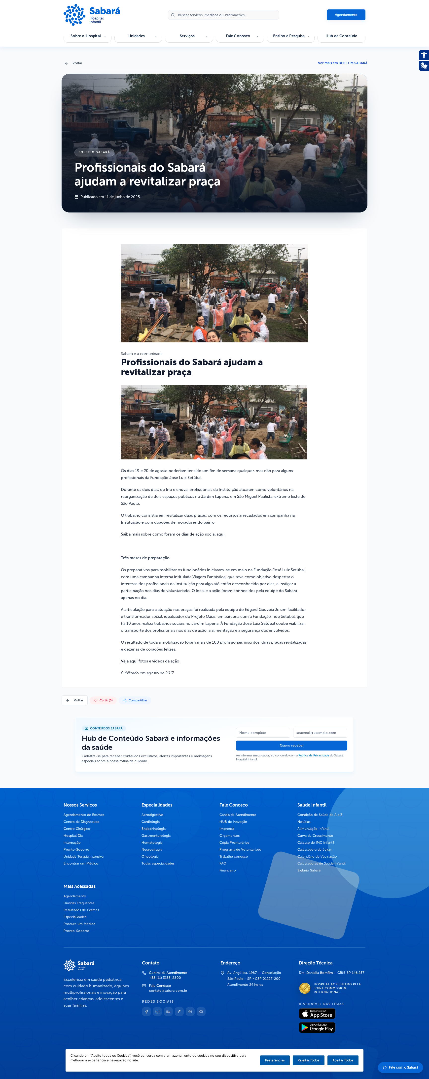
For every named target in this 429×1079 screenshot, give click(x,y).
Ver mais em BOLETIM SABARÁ (342, 63)
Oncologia (150, 856)
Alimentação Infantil (313, 829)
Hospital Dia (73, 836)
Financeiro (227, 870)
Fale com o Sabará (403, 1067)
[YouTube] (201, 1011)
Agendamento (346, 15)
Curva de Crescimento (315, 836)
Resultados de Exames (81, 910)
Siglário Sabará (309, 870)
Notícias (303, 822)
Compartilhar (138, 700)
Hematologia (152, 842)
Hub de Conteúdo (341, 36)
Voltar (77, 63)
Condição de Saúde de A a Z (320, 815)
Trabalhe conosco (233, 856)
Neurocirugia (152, 849)
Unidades (136, 36)
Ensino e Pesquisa (289, 36)
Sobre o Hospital (86, 36)
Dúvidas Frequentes (79, 903)
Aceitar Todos (343, 1060)
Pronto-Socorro (76, 849)
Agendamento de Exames (84, 815)
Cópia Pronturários (234, 842)
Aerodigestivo (152, 815)
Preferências (275, 1060)
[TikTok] (179, 1011)
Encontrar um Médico (81, 863)
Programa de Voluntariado (240, 849)
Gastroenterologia (156, 836)
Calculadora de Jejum (314, 849)
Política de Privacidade (313, 755)
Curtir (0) (106, 700)
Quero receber (292, 745)
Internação (72, 842)
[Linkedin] (168, 1011)
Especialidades (75, 917)
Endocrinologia (154, 829)
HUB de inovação (233, 822)
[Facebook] (146, 1011)
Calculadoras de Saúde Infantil (321, 863)
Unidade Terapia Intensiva (84, 856)
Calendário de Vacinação (317, 856)
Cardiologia (151, 822)
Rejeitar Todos (309, 1060)
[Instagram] (157, 1011)
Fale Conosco (238, 36)
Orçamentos (229, 836)
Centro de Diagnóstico (82, 822)
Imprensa (226, 829)
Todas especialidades (158, 863)
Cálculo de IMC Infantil (315, 842)
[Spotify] (190, 1011)
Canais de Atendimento (237, 815)
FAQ (222, 863)
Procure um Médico (80, 924)
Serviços (187, 36)
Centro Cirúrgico (77, 829)
